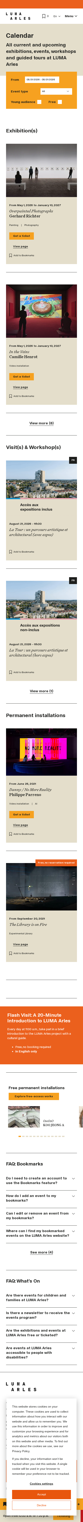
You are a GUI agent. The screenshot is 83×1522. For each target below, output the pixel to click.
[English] (57, 16)
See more (41, 1252)
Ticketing (63, 1516)
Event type (19, 91)
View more (41, 423)
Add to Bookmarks (23, 255)
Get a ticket (21, 235)
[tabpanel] (41, 1116)
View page (20, 246)
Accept (41, 1494)
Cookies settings (41, 1483)
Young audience (23, 102)
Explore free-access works (34, 1096)
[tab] (20, 1136)
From (15, 79)
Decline (41, 1505)
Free (52, 102)
